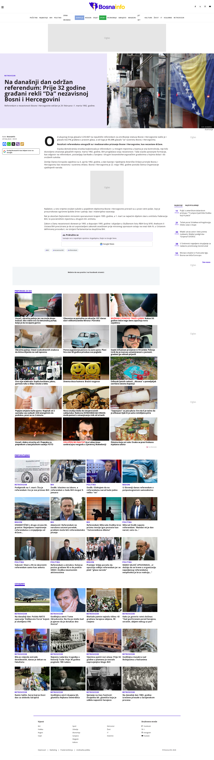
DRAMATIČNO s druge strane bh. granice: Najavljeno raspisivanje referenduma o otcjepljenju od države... (31, 529)
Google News (108, 244)
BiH (51, 18)
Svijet (95, 18)
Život (156, 18)
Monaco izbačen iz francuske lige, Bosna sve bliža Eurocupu (194, 254)
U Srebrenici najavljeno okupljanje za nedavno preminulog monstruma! (195, 244)
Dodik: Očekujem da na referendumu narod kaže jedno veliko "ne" (102, 490)
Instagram (147, 733)
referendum (73, 250)
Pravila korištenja (66, 750)
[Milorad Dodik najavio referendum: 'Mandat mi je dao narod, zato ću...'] (139, 508)
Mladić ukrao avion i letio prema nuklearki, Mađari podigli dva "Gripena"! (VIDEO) (193, 234)
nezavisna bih (59, 250)
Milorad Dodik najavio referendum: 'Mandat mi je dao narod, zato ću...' (138, 527)
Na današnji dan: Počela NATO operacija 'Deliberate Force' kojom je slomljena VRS (32, 619)
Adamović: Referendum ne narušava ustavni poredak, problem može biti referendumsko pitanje (68, 529)
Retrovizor (179, 18)
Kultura (148, 18)
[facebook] (195, 6)
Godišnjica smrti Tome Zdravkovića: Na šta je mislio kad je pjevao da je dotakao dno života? (67, 620)
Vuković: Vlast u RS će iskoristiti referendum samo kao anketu (31, 566)
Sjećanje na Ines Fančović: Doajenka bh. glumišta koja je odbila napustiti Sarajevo (101, 697)
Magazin (132, 18)
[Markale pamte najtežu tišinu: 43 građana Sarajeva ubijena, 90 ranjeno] (104, 600)
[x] (200, 6)
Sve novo (206, 262)
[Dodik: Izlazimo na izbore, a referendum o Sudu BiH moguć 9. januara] (68, 471)
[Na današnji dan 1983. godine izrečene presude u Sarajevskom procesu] (139, 678)
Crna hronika (67, 17)
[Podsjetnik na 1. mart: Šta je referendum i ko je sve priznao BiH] (32, 471)
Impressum (42, 750)
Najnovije (43, 18)
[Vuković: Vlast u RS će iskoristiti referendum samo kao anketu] (32, 548)
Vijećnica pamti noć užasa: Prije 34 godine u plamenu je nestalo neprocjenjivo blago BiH (104, 659)
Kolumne (168, 18)
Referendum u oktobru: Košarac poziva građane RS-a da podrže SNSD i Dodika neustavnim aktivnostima (67, 569)
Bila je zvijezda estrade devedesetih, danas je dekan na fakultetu (30, 659)
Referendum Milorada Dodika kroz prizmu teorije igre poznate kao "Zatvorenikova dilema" (104, 527)
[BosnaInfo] (107, 6)
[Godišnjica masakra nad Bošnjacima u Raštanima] (139, 640)
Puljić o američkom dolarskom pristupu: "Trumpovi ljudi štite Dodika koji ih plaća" (195, 213)
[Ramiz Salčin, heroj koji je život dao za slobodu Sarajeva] (32, 678)
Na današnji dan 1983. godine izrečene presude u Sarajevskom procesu (138, 697)
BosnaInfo (11, 137)
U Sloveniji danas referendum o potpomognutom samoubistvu (138, 488)
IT (161, 18)
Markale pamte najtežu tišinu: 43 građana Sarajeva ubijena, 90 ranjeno (103, 619)
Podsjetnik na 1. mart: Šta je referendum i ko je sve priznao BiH (32, 488)
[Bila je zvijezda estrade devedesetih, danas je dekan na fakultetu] (32, 640)
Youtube (147, 736)
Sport (102, 18)
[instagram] (205, 6)
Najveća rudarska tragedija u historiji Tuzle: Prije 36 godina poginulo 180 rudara (65, 659)
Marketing (53, 750)
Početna (34, 18)
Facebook (147, 726)
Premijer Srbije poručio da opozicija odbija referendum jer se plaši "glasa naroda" (104, 567)
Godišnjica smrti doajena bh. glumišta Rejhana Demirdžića (65, 696)
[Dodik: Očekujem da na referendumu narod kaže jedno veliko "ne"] (104, 471)
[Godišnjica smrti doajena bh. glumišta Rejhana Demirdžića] (68, 678)
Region (88, 18)
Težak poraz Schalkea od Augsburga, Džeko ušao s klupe (195, 223)
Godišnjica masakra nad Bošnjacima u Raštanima (134, 658)
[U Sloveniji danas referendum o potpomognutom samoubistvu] (139, 471)
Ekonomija (112, 18)
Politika (57, 18)
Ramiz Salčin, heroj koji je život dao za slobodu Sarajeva (30, 696)
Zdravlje (79, 18)
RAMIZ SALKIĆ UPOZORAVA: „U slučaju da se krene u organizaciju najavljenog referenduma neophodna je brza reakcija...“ (139, 569)
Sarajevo (122, 18)
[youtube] (210, 6)
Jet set (139, 17)
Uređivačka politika (83, 750)
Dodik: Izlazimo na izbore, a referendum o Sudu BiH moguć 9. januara (67, 490)
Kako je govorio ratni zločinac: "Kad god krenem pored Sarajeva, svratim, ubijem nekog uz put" (139, 619)
